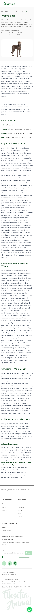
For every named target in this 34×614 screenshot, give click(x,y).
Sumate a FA (21, 513)
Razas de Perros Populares (18, 11)
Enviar (28, 553)
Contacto (20, 517)
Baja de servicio (26, 577)
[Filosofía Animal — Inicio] (9, 3)
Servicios (4, 510)
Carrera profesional (7, 504)
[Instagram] (4, 563)
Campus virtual (6, 530)
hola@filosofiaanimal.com (11, 579)
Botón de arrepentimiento (10, 577)
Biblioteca (7, 11)
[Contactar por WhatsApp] (29, 609)
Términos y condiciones (9, 574)
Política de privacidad (8, 572)
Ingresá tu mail (6, 550)
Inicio (2, 11)
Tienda (4, 527)
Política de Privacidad (24, 557)
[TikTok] (10, 563)
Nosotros (20, 504)
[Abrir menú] (30, 4)
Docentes (21, 507)
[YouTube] (15, 563)
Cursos (4, 507)
